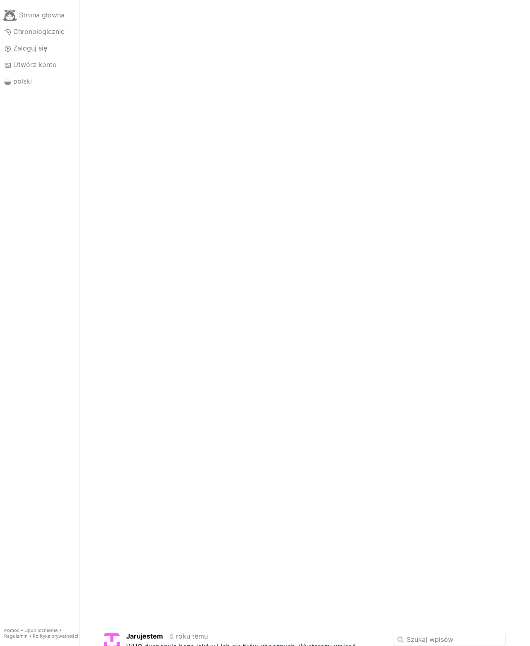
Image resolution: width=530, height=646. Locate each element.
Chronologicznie (39, 31)
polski (22, 81)
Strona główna (42, 15)
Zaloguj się (30, 48)
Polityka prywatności (55, 636)
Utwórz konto (35, 64)
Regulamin (16, 636)
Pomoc (11, 630)
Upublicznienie (41, 630)
